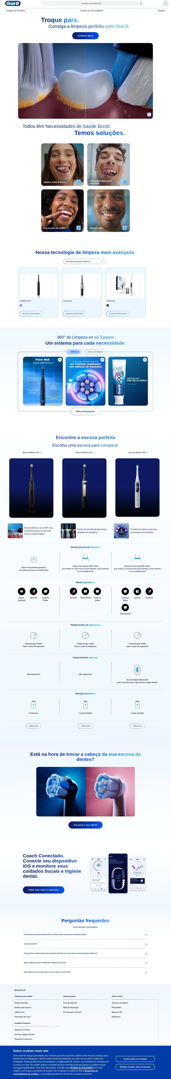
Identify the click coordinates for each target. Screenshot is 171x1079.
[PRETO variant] (21, 305)
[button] (85, 934)
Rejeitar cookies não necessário (135, 1067)
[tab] (75, 351)
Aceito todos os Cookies (135, 1059)
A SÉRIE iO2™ (25, 301)
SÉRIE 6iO (111, 301)
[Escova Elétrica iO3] (85, 489)
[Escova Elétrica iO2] (32, 489)
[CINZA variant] (108, 305)
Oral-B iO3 (67, 301)
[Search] (165, 3)
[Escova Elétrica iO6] (138, 488)
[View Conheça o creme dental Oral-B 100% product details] (145, 360)
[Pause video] (149, 116)
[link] (85, 411)
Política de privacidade (82, 1068)
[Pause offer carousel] (141, 3)
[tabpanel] (85, 381)
